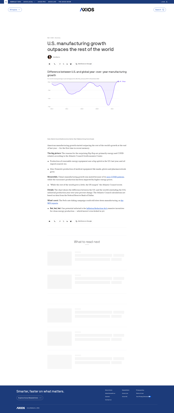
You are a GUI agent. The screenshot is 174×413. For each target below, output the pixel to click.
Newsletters (15, 2)
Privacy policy (140, 390)
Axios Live (52, 2)
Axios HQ (124, 396)
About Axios (108, 390)
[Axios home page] (6, 2)
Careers (107, 396)
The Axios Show (65, 2)
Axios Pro (42, 2)
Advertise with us (110, 393)
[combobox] (29, 2)
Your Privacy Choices (142, 396)
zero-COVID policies (115, 177)
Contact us (108, 399)
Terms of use (139, 393)
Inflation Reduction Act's (97, 208)
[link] (49, 64)
